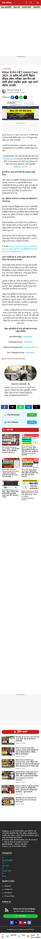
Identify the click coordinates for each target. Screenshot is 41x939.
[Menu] (37, 2)
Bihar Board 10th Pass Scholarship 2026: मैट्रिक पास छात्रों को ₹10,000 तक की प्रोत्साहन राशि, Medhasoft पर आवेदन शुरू (27, 763)
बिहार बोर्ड (17, 7)
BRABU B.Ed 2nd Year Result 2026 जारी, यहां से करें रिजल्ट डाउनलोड (27, 739)
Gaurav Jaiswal (14, 90)
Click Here (27, 337)
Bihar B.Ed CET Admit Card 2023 (14, 359)
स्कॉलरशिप (36, 7)
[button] (31, 2)
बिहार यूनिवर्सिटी (6, 7)
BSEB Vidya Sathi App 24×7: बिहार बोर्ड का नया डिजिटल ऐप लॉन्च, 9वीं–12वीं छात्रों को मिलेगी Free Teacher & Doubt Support (27, 776)
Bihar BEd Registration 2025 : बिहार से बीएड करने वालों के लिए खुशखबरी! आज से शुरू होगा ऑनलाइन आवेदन (10, 493)
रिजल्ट (4, 876)
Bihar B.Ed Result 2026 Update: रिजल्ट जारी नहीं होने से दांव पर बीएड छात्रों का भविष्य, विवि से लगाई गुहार (27, 751)
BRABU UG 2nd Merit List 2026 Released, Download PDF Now (26, 800)
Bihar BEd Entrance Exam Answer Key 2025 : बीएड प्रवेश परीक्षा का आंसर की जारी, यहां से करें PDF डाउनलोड (10, 473)
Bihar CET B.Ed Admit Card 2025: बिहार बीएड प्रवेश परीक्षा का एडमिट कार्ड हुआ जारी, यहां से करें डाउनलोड (30, 473)
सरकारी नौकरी (26, 7)
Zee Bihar (7, 2)
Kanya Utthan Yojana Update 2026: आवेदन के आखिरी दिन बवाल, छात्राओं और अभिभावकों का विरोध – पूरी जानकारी (27, 789)
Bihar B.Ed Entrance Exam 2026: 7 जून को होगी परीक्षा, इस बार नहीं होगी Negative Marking (10, 450)
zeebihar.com (8, 159)
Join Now (32, 415)
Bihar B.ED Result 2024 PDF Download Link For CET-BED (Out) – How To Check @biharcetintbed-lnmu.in (30, 495)
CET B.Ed (7, 69)
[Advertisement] (20, 34)
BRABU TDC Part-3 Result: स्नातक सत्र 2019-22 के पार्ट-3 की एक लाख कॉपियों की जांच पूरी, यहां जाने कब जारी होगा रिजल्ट (19, 249)
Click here (30, 353)
